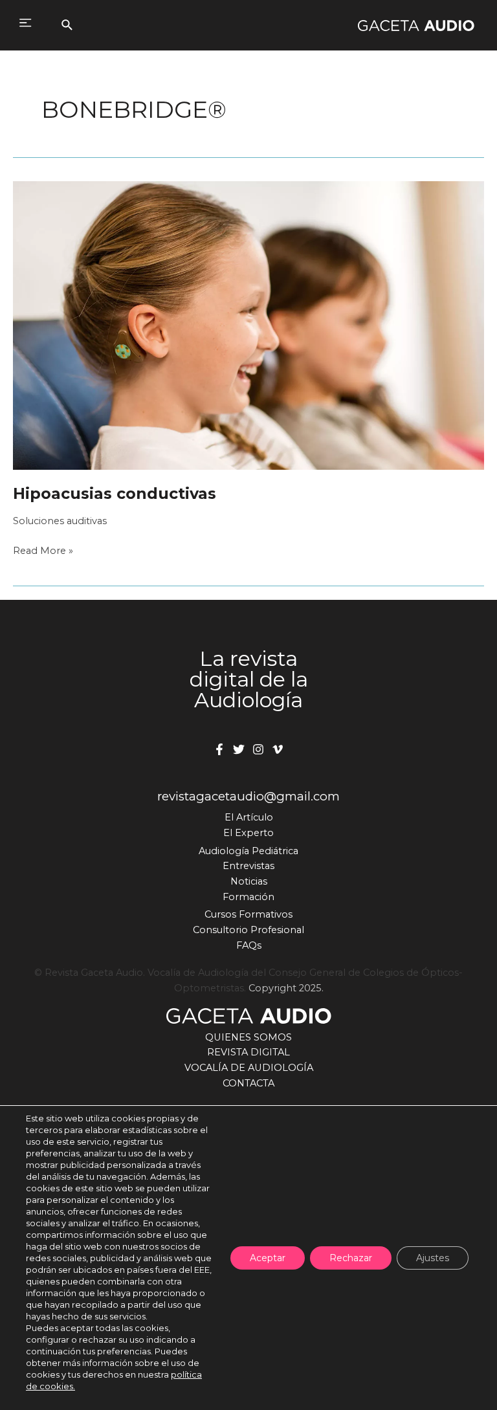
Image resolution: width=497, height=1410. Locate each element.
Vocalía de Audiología (248, 1068)
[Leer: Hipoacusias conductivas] (248, 325)
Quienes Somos (248, 1037)
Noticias (248, 881)
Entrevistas (248, 866)
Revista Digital (248, 1052)
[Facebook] (219, 749)
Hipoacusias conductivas (114, 493)
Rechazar (350, 1258)
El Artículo (249, 817)
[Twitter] (239, 749)
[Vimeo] (277, 749)
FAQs (248, 945)
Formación (248, 897)
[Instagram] (258, 749)
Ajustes (432, 1258)
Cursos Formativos (248, 914)
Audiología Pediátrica (248, 851)
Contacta (248, 1083)
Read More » (43, 551)
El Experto (248, 833)
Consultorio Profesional (248, 930)
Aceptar (267, 1258)
